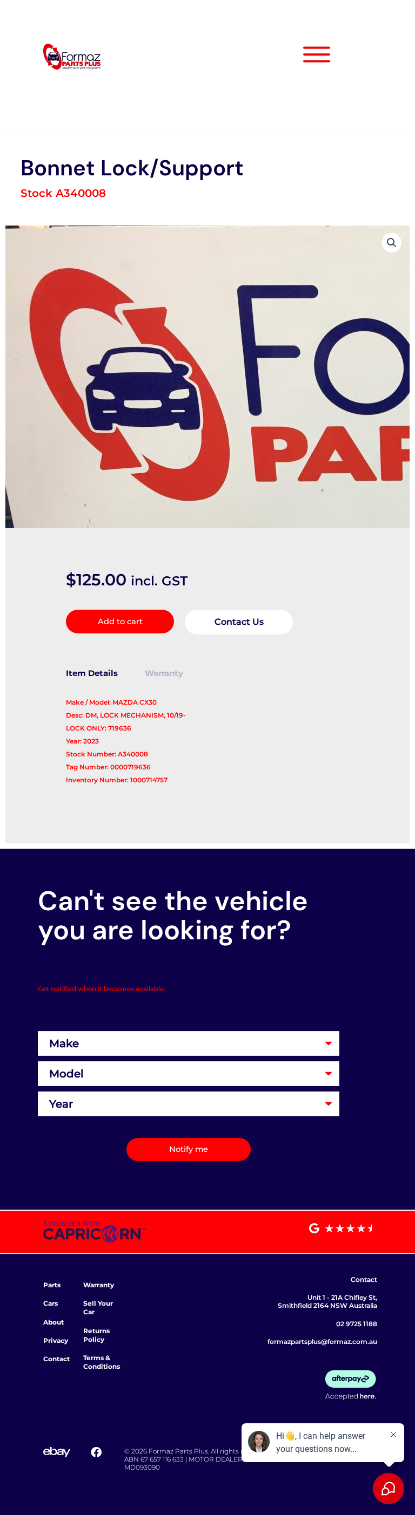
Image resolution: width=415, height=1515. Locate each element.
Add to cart (120, 621)
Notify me (188, 1149)
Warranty (98, 1285)
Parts (52, 1285)
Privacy (55, 1340)
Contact (56, 1359)
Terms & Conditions (101, 1362)
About (53, 1322)
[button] (391, 242)
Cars (50, 1303)
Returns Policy (96, 1335)
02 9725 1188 (356, 1324)
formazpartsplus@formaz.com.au (322, 1341)
